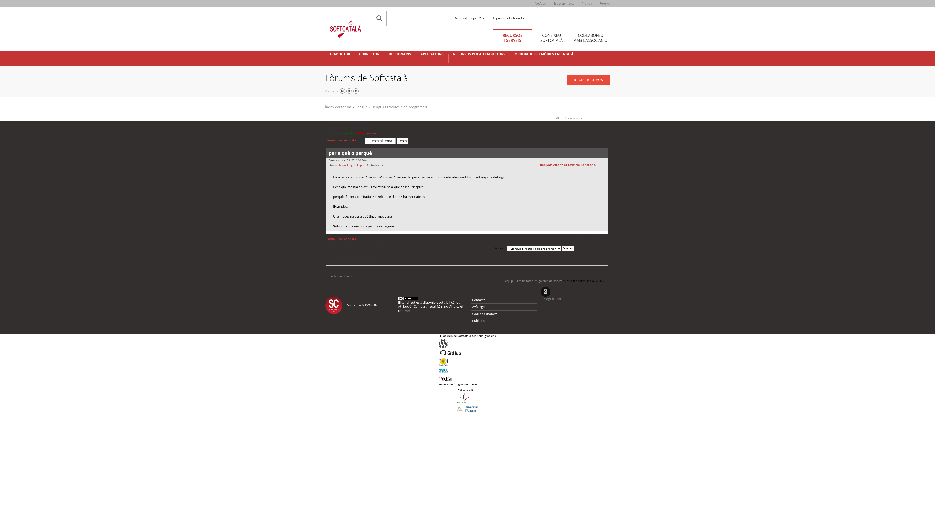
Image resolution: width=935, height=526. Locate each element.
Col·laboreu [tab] (590, 38)
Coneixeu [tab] (551, 38)
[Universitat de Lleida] (467, 398)
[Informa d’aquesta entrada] (603, 165)
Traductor (339, 54)
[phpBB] (468, 370)
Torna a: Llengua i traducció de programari (358, 246)
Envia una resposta (341, 140)
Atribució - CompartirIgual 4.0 (419, 306)
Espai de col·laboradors (509, 18)
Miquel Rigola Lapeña (352, 165)
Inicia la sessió (574, 118)
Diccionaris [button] (400, 54)
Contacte (478, 300)
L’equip (508, 281)
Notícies (540, 3)
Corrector (369, 54)
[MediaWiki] (468, 362)
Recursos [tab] (513, 38)
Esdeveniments (563, 3)
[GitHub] (468, 353)
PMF (557, 118)
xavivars (372, 133)
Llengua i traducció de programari (399, 107)
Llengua (361, 107)
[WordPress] (468, 343)
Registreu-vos (588, 79)
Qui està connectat (351, 261)
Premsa (587, 3)
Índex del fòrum (338, 107)
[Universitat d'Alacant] (467, 408)
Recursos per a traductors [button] (479, 54)
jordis (349, 133)
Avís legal (478, 307)
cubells (360, 133)
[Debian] (468, 378)
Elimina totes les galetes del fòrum (538, 281)
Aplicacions (432, 54)
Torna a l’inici (603, 234)
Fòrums (605, 3)
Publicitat (479, 320)
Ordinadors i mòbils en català (544, 54)
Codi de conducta (484, 314)
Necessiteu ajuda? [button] (468, 18)
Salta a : (499, 248)
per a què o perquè (348, 127)
